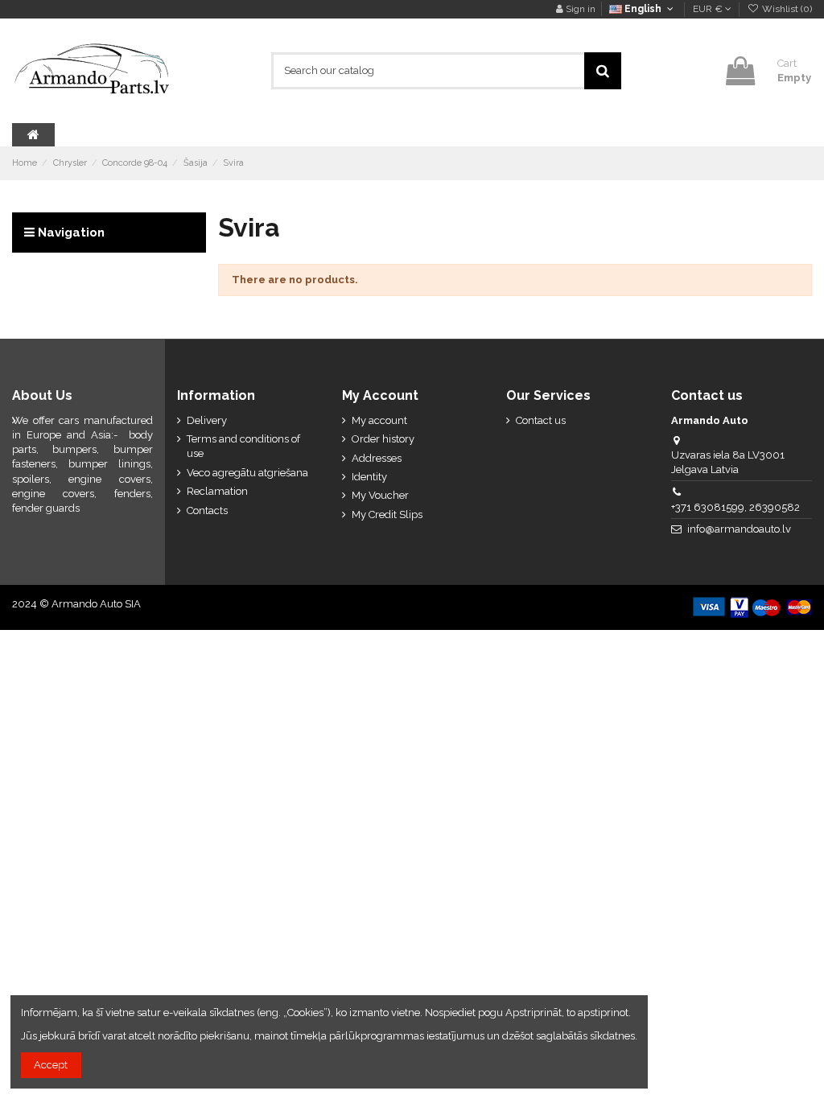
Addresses (377, 458)
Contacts (207, 510)
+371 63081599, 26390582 (735, 507)
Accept (51, 1065)
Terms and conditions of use (243, 446)
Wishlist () (786, 8)
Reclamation (217, 491)
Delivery (207, 420)
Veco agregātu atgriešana (247, 473)
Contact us (541, 420)
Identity (369, 477)
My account (379, 420)
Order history (383, 439)
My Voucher (380, 495)
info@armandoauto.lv (739, 529)
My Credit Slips (387, 514)
